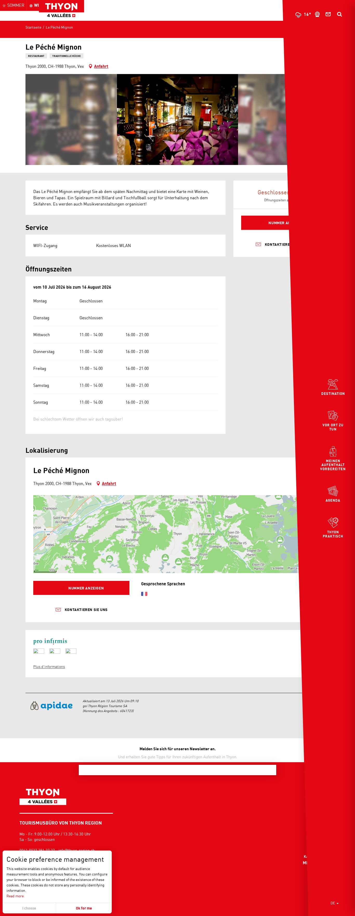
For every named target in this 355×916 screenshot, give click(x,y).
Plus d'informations (49, 666)
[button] (339, 14)
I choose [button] (29, 908)
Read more (15, 896)
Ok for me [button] (84, 908)
